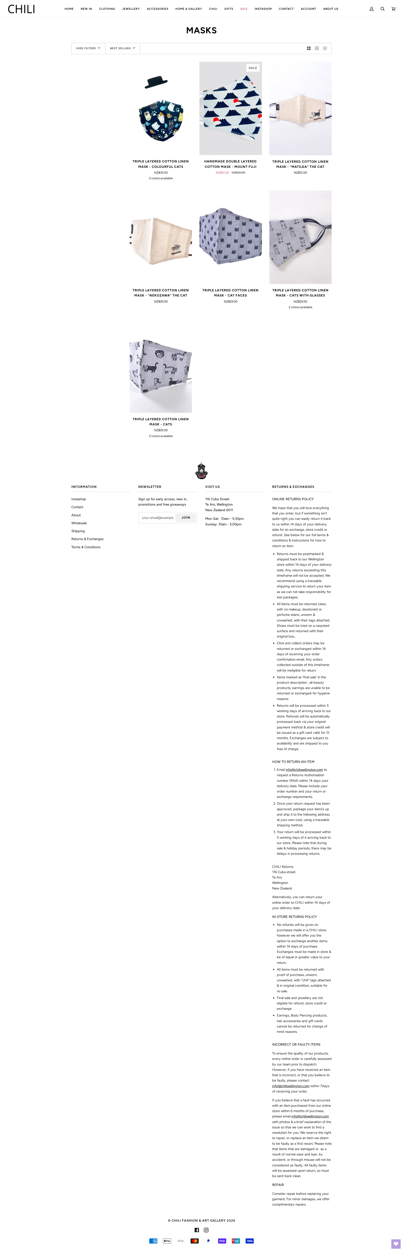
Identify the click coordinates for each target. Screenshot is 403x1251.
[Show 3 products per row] (317, 48)
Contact (77, 507)
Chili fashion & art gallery (199, 1220)
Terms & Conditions (86, 547)
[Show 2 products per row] (309, 48)
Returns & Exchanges (87, 539)
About (76, 515)
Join (185, 517)
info (290, 1086)
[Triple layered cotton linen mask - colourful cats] (161, 108)
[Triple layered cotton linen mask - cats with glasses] (300, 237)
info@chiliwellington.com (304, 770)
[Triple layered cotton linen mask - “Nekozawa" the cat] (161, 237)
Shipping (78, 531)
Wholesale (79, 523)
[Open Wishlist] (396, 1244)
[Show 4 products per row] (326, 48)
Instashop (78, 499)
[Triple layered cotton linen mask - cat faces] (230, 237)
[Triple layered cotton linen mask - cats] (161, 366)
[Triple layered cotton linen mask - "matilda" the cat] (300, 108)
